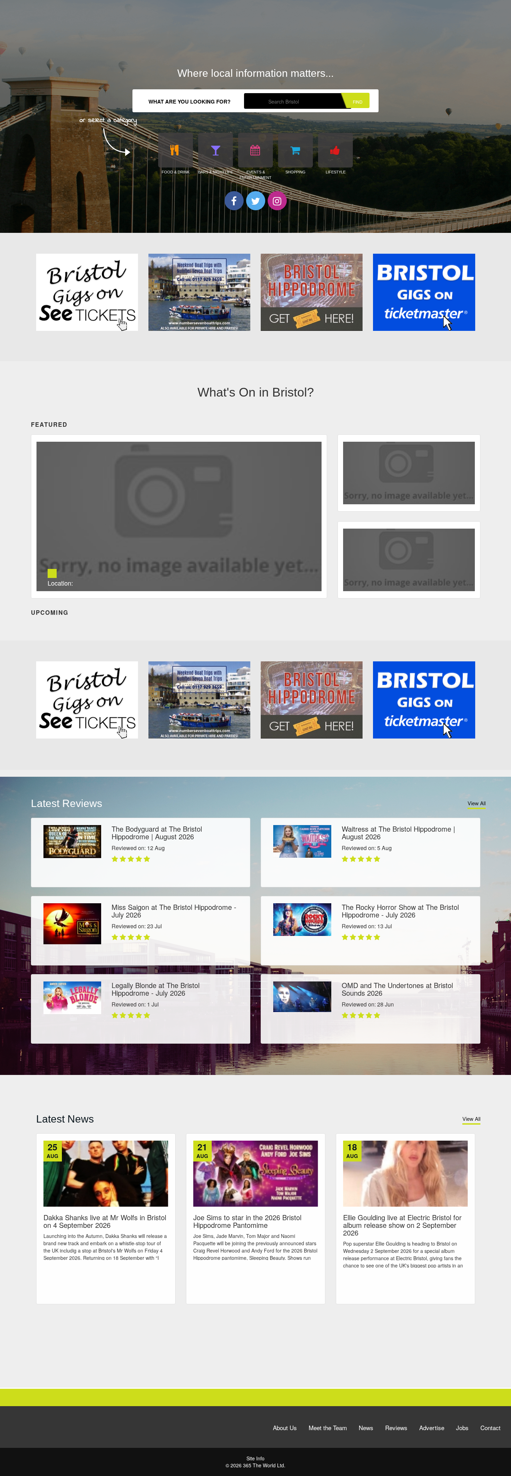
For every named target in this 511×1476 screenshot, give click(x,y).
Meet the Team (328, 1427)
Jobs (462, 1427)
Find (358, 102)
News (366, 1427)
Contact (490, 1427)
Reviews (396, 1427)
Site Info (255, 1458)
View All (477, 803)
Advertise (431, 1427)
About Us (285, 1427)
